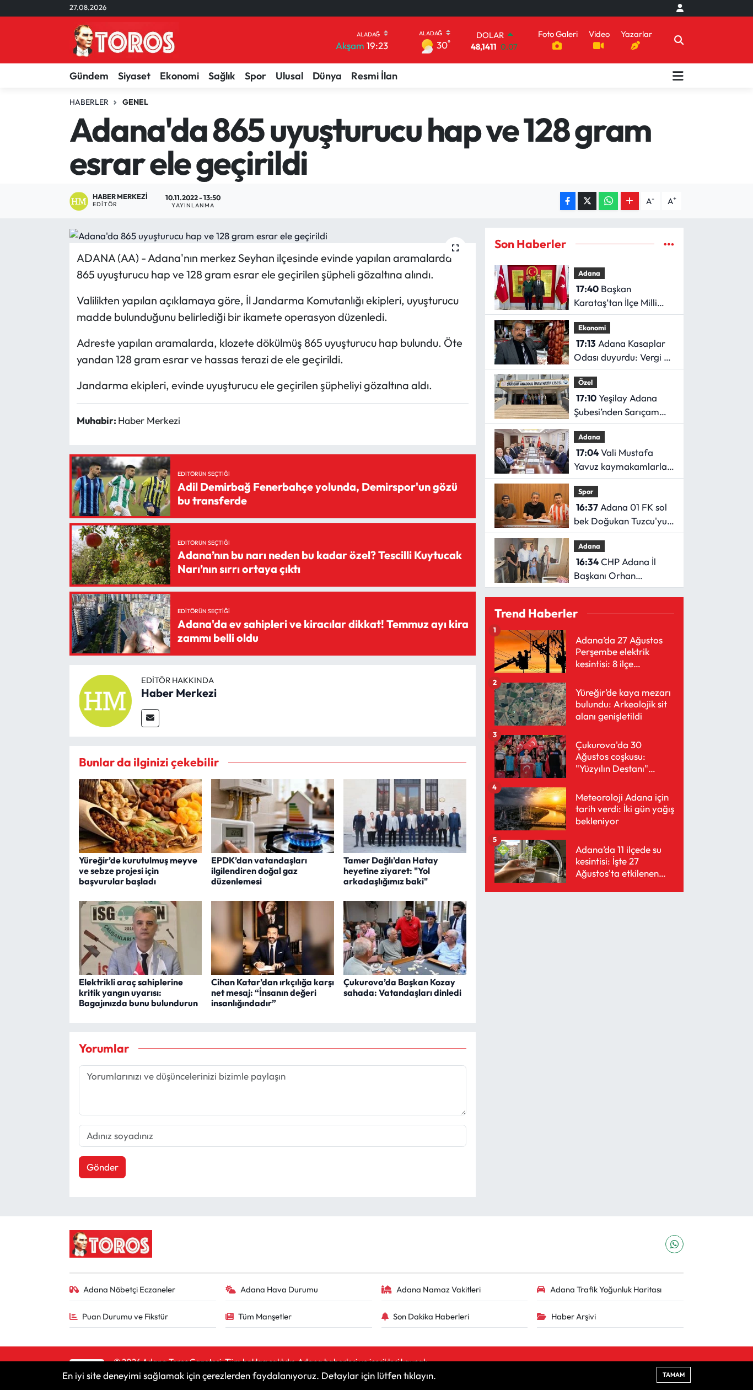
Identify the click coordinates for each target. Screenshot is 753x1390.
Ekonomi (179, 75)
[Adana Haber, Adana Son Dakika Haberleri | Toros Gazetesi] (124, 40)
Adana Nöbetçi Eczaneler (129, 1289)
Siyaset (134, 75)
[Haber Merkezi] (105, 699)
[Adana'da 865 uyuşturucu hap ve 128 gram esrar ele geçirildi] (272, 235)
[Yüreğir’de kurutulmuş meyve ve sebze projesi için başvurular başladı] (140, 814)
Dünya (327, 75)
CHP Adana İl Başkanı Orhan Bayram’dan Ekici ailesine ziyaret (615, 569)
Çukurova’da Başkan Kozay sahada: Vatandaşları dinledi (402, 987)
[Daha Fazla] (630, 201)
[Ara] (679, 40)
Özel (585, 382)
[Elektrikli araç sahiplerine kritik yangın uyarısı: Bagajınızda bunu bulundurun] (140, 936)
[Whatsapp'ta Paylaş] (608, 201)
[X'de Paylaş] (587, 201)
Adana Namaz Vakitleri (438, 1289)
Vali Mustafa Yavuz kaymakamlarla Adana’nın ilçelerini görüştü (620, 460)
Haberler (89, 102)
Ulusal (289, 75)
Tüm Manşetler (265, 1316)
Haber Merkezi (179, 693)
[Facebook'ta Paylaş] (567, 201)
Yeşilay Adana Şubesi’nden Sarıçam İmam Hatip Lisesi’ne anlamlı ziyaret (616, 405)
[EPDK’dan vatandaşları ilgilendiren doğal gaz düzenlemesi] (272, 814)
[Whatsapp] (674, 1244)
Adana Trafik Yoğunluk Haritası (605, 1289)
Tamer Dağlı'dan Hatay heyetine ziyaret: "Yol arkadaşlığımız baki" (390, 871)
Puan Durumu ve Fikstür (125, 1316)
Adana (589, 273)
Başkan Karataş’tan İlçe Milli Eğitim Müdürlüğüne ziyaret (616, 296)
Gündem (89, 75)
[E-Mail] (150, 718)
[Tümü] (669, 244)
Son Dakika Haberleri (431, 1316)
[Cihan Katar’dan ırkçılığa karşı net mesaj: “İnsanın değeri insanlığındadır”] (272, 936)
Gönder (103, 1167)
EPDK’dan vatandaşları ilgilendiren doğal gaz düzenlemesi (259, 871)
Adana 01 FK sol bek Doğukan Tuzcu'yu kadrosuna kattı (620, 514)
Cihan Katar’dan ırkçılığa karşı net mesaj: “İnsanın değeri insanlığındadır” (272, 992)
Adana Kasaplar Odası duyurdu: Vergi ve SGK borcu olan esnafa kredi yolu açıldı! (624, 350)
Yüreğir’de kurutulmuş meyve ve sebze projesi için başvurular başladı (138, 871)
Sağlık (221, 75)
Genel (135, 102)
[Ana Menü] (678, 75)
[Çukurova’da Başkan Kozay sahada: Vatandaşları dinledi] (404, 936)
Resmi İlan (374, 75)
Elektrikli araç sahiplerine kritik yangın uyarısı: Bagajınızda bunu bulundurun (138, 992)
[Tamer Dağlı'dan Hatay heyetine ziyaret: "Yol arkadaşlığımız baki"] (404, 814)
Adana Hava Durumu (279, 1289)
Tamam (674, 1374)
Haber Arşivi (573, 1316)
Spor (255, 75)
